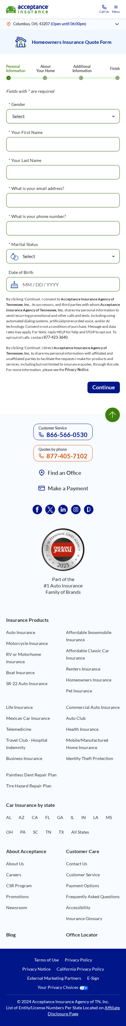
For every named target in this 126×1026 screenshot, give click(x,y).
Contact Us (76, 863)
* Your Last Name (25, 160)
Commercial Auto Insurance (93, 707)
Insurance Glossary (84, 918)
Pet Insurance (79, 690)
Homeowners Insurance (88, 679)
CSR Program (19, 885)
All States (80, 832)
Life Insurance (19, 707)
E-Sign (93, 978)
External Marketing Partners (54, 978)
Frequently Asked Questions (93, 896)
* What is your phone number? (37, 216)
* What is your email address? (36, 188)
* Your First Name (26, 132)
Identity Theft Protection (89, 758)
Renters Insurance (83, 668)
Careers (13, 874)
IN (83, 817)
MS (109, 817)
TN (48, 832)
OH (9, 832)
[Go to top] (112, 415)
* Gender (17, 104)
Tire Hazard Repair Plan (28, 785)
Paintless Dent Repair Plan (31, 774)
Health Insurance (82, 729)
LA (95, 817)
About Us (15, 863)
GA (60, 817)
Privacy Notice (76, 369)
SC (35, 832)
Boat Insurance (20, 672)
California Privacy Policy (80, 969)
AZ (21, 817)
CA (35, 817)
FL (47, 817)
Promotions (17, 896)
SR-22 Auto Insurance (26, 683)
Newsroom (16, 907)
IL (72, 817)
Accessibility (78, 907)
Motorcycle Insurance (27, 643)
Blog (11, 934)
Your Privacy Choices (58, 987)
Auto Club (76, 718)
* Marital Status (23, 244)
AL (8, 817)
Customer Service (83, 874)
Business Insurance (24, 758)
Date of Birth (21, 272)
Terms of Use (46, 960)
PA (23, 832)
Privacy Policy (78, 960)
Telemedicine (18, 729)
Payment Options (82, 885)
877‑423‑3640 (56, 337)
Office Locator (82, 934)
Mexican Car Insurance (28, 718)
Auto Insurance (20, 632)
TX (61, 832)
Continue (103, 387)
